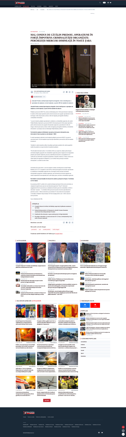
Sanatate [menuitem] (51, 6)
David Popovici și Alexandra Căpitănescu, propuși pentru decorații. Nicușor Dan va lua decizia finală (24, 323)
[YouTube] (110, 2)
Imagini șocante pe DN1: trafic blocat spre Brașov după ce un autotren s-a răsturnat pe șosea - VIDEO (67, 347)
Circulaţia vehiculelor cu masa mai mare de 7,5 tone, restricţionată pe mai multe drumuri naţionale (53, 217)
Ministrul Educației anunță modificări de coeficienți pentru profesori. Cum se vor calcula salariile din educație (67, 395)
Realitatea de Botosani (79, 424)
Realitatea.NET (25, 424)
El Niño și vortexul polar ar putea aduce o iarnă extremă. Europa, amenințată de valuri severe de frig (68, 370)
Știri (37, 9)
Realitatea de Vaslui (44, 91)
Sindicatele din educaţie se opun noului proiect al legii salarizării (51, 214)
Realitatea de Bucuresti (69, 424)
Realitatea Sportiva (33, 424)
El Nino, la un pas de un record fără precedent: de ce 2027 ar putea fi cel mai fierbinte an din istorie (25, 346)
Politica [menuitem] (33, 6)
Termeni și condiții (31, 417)
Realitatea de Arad (57, 426)
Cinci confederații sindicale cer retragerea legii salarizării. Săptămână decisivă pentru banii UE (93, 266)
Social (80, 137)
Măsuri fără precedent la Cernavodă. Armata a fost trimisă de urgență (95, 274)
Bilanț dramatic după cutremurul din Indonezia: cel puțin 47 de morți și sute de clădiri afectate (87, 126)
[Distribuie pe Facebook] (67, 92)
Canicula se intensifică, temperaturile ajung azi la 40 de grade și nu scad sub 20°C (25, 394)
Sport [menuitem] (56, 6)
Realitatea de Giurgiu (75, 426)
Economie (81, 116)
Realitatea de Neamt (49, 426)
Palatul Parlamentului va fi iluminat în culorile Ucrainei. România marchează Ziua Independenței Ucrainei (51, 210)
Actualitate (42, 9)
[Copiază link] (64, 92)
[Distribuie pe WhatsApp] (69, 92)
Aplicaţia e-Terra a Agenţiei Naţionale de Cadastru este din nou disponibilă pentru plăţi (24, 370)
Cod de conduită (51, 417)
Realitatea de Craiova (97, 424)
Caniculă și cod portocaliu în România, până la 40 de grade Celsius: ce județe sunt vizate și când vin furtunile (67, 323)
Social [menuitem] (45, 6)
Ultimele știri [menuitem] (18, 6)
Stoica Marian (53, 342)
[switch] (104, 2)
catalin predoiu (46, 229)
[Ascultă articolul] (123, 427)
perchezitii (34, 229)
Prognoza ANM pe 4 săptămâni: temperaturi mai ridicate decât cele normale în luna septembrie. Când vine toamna (46, 371)
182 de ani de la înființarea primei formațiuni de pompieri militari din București (87, 140)
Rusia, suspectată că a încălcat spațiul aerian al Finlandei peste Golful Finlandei (46, 394)
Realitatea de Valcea (59, 424)
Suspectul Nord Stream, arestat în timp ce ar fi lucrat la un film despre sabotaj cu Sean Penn (33, 294)
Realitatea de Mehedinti (27, 426)
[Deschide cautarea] (100, 2)
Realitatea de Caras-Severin (38, 426)
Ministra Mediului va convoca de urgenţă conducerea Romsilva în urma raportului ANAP (87, 119)
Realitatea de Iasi (88, 424)
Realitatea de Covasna (50, 424)
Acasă (33, 9)
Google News (58, 233)
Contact (24, 417)
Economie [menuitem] (39, 6)
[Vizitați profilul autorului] (32, 92)
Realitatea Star (41, 424)
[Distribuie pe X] (72, 92)
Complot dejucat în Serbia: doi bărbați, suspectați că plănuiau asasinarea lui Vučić (53, 207)
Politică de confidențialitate (41, 417)
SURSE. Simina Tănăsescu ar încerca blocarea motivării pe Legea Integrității (60, 279)
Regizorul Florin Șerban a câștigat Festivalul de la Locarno (85, 110)
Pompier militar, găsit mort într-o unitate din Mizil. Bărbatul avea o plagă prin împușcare (46, 322)
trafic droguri (56, 229)
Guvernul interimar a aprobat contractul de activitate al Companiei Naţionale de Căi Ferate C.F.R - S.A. (47, 347)
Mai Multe (47, 400)
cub (40, 229)
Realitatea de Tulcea (66, 426)
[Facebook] (108, 2)
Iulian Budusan (74, 390)
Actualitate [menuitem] (26, 6)
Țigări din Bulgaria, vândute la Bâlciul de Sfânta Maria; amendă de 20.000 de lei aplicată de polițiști (87, 133)
